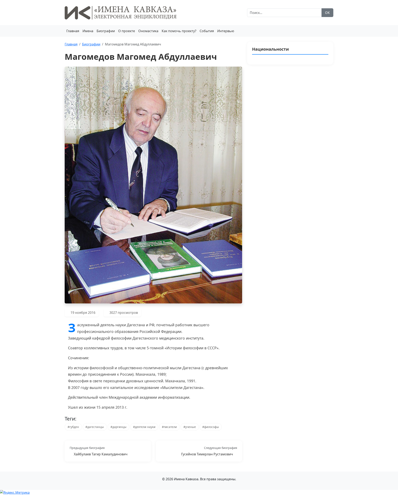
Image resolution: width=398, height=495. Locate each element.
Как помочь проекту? (179, 31)
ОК (327, 12)
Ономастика (148, 31)
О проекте (126, 31)
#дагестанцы (94, 427)
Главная (72, 31)
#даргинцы (118, 427)
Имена (88, 31)
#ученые (189, 427)
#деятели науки (144, 427)
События (207, 31)
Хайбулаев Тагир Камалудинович (100, 454)
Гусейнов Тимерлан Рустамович (207, 454)
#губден (73, 427)
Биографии (106, 31)
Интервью (225, 31)
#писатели (169, 427)
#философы (210, 427)
